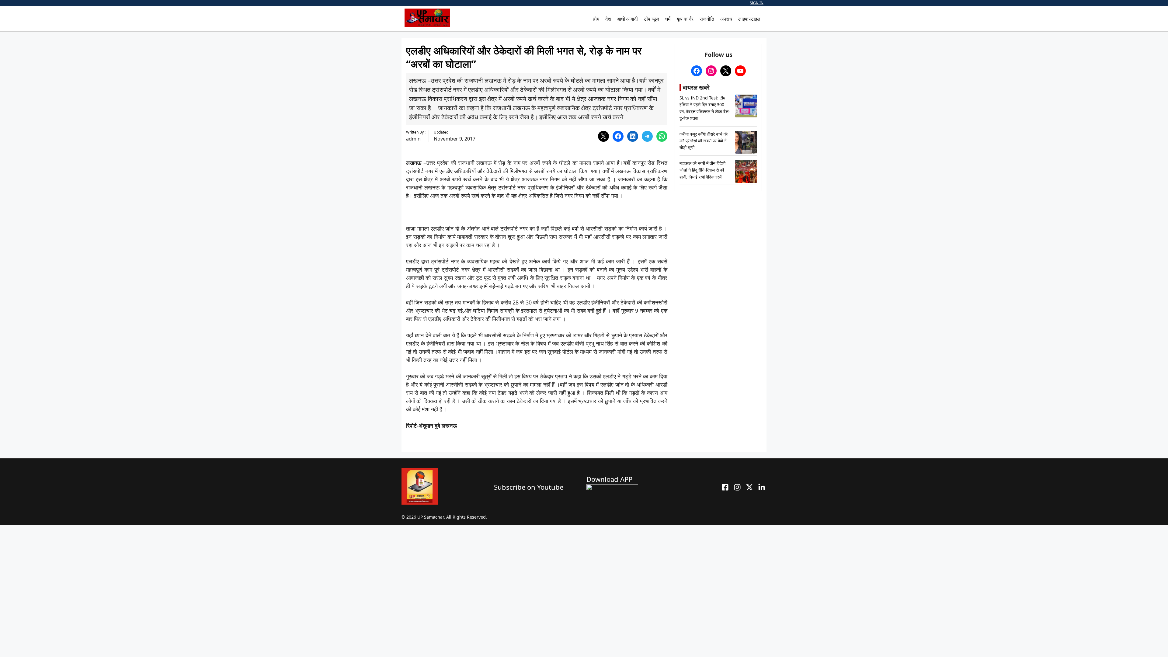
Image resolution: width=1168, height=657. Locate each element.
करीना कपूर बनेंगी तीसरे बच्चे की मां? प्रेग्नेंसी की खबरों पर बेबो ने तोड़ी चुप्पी (704, 141)
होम (596, 19)
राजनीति (707, 19)
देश (608, 19)
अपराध (726, 19)
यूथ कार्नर (684, 19)
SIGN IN (756, 2)
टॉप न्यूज (651, 19)
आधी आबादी (627, 19)
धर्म (667, 19)
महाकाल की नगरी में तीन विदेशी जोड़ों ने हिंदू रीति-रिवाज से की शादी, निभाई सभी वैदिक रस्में (702, 170)
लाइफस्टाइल (749, 19)
